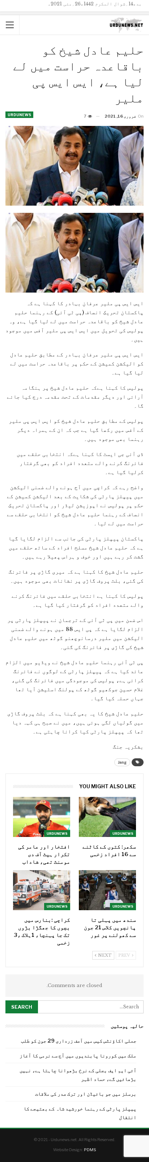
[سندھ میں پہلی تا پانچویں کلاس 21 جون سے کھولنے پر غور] (107, 890)
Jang (122, 762)
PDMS (90, 1149)
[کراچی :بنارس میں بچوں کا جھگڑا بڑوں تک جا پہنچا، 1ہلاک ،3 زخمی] (41, 890)
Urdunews (19, 115)
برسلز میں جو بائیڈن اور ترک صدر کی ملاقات (85, 1094)
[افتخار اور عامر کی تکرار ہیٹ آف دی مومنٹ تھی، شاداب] (41, 817)
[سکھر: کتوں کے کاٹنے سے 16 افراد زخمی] (107, 817)
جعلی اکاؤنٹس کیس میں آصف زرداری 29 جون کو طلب (78, 1041)
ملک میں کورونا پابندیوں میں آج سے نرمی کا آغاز (78, 1055)
